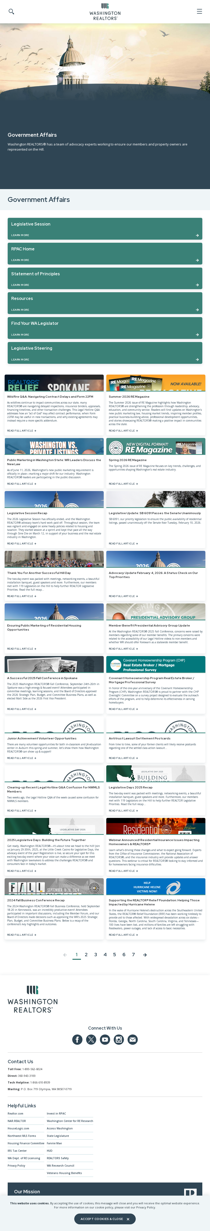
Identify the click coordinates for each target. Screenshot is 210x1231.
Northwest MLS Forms (22, 1136)
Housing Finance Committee (26, 1143)
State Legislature (58, 1136)
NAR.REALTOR (17, 1121)
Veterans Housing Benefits (64, 1173)
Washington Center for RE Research (70, 1121)
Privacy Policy (16, 1165)
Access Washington (60, 1128)
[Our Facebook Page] (77, 1039)
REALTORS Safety (58, 1158)
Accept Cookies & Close (102, 1219)
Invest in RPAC (56, 1113)
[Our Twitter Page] (91, 1039)
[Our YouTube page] (105, 1039)
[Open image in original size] (32, 1000)
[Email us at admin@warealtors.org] (133, 1039)
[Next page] (145, 955)
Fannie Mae (54, 1143)
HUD (49, 1150)
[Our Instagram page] (119, 1039)
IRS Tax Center (17, 1150)
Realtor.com (15, 1113)
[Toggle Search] (11, 11)
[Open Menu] (199, 11)
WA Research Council (60, 1165)
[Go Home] (105, 11)
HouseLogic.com (18, 1128)
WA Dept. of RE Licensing (24, 1158)
